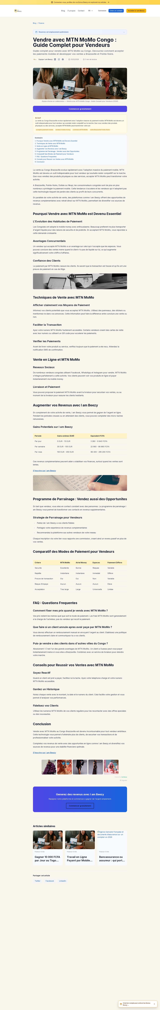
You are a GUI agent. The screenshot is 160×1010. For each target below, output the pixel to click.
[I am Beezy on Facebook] (62, 59)
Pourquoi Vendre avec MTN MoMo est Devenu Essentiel (57, 141)
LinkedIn (62, 881)
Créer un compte (116, 11)
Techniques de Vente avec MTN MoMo (51, 143)
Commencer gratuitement (80, 109)
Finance (41, 23)
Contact (81, 11)
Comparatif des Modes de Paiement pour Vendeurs (55, 154)
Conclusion (41, 162)
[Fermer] (154, 1004)
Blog (63, 11)
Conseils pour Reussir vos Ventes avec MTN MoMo (55, 159)
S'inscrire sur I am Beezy (44, 471)
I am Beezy (124, 777)
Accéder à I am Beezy (136, 11)
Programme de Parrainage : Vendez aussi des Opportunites (58, 151)
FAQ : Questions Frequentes (47, 156)
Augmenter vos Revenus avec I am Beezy (52, 149)
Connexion (102, 11)
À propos (71, 11)
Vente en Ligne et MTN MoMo (47, 146)
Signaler (124, 780)
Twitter (37, 881)
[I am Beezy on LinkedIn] (54, 59)
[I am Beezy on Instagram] (58, 59)
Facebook (50, 881)
